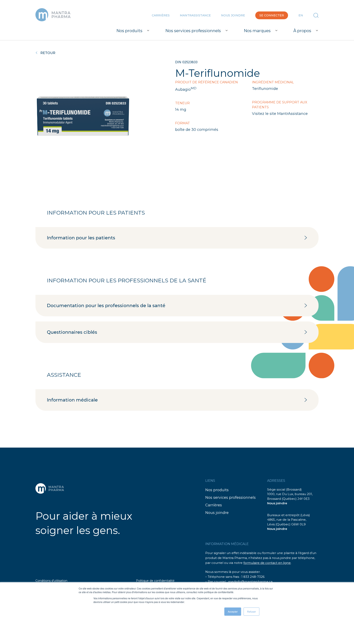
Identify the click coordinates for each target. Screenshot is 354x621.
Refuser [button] (251, 611)
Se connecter (271, 15)
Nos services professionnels (230, 497)
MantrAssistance (195, 15)
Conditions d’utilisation (51, 581)
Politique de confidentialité (155, 581)
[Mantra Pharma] (52, 14)
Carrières (161, 15)
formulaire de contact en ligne (267, 563)
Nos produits (217, 490)
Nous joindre (233, 15)
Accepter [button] (233, 611)
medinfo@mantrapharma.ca (250, 582)
